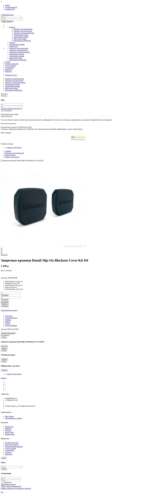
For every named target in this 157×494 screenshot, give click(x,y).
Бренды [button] (12, 42)
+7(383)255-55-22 (7, 15)
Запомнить (7, 482)
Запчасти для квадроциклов (24, 33)
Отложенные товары (17, 44)
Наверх (3, 378)
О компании (9, 67)
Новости (8, 71)
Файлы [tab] (7, 322)
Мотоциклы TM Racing (22, 41)
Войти (7, 5)
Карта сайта (9, 432)
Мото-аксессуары (20, 39)
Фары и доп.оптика (13, 147)
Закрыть (4, 348)
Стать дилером (10, 66)
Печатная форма (11, 325)
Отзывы (8, 430)
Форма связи (9, 434)
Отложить (5, 306)
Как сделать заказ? (12, 445)
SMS (2, 484)
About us (8, 452)
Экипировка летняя (21, 35)
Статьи (7, 62)
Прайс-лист (13, 46)
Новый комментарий (8, 333)
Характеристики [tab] (11, 318)
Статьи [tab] (7, 324)
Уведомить (5, 302)
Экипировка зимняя (21, 37)
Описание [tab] (8, 316)
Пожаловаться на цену (9, 310)
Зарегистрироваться (14, 486)
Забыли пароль (10, 484)
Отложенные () (11, 7)
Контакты (8, 69)
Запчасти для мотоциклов (23, 29)
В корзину (5, 295)
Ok (2, 492)
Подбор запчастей (11, 64)
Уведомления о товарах (13, 418)
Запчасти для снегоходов (23, 31)
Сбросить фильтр (7, 109)
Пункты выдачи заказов (14, 446)
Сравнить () (10, 9)
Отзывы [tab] (8, 320)
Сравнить (5, 304)
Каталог (12, 27)
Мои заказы (9, 416)
